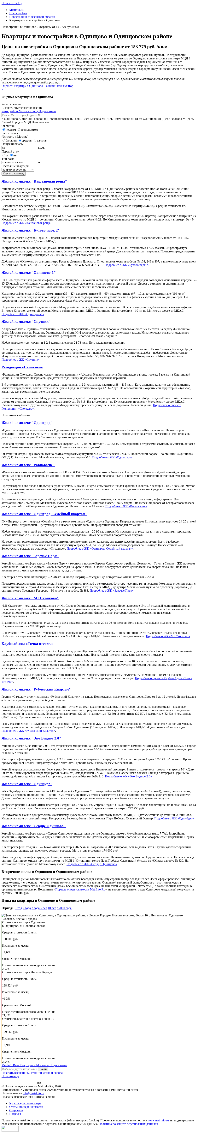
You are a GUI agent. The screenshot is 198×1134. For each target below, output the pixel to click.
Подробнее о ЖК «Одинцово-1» (23, 314)
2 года (27, 908)
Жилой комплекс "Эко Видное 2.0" (31, 738)
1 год (18, 908)
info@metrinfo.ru (33, 1093)
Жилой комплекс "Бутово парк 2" (31, 230)
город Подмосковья (43, 111)
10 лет (52, 908)
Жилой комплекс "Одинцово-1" (29, 272)
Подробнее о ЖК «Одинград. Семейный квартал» (100, 548)
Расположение (11, 104)
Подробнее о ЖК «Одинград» (112, 457)
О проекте (16, 1110)
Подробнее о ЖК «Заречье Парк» (112, 590)
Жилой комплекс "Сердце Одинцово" (34, 826)
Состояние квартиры (15, 166)
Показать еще (10, 1076)
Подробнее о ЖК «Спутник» (21, 359)
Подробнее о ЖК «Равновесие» (126, 506)
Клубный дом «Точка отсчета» (28, 644)
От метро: (8, 125)
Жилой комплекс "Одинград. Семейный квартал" (44, 514)
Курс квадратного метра (25, 1103)
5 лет (43, 908)
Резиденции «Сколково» (22, 367)
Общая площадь (12, 144)
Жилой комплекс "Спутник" (26, 321)
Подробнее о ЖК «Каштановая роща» (26, 223)
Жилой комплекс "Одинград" (27, 423)
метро (5, 111)
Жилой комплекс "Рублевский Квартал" (36, 689)
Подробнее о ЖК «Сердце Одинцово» (92, 864)
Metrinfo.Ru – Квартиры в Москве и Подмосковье (34, 1065)
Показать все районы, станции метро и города (32, 1072)
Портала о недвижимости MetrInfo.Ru (80, 889)
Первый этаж (10, 151)
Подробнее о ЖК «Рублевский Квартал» (28, 730)
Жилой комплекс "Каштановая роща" (34, 181)
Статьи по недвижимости (26, 1106)
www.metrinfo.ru (158, 1120)
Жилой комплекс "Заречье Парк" (30, 556)
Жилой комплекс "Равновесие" (28, 465)
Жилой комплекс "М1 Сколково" (30, 598)
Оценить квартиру (13, 173)
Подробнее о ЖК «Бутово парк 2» (127, 265)
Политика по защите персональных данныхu (128, 1123)
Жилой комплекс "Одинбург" (27, 784)
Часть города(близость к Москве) (15, 134)
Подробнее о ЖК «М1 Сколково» (168, 636)
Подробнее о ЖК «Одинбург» (174, 818)
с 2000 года (64, 908)
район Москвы (20, 111)
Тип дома (8, 158)
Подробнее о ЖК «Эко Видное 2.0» (128, 776)
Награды (15, 1113)
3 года (36, 908)
